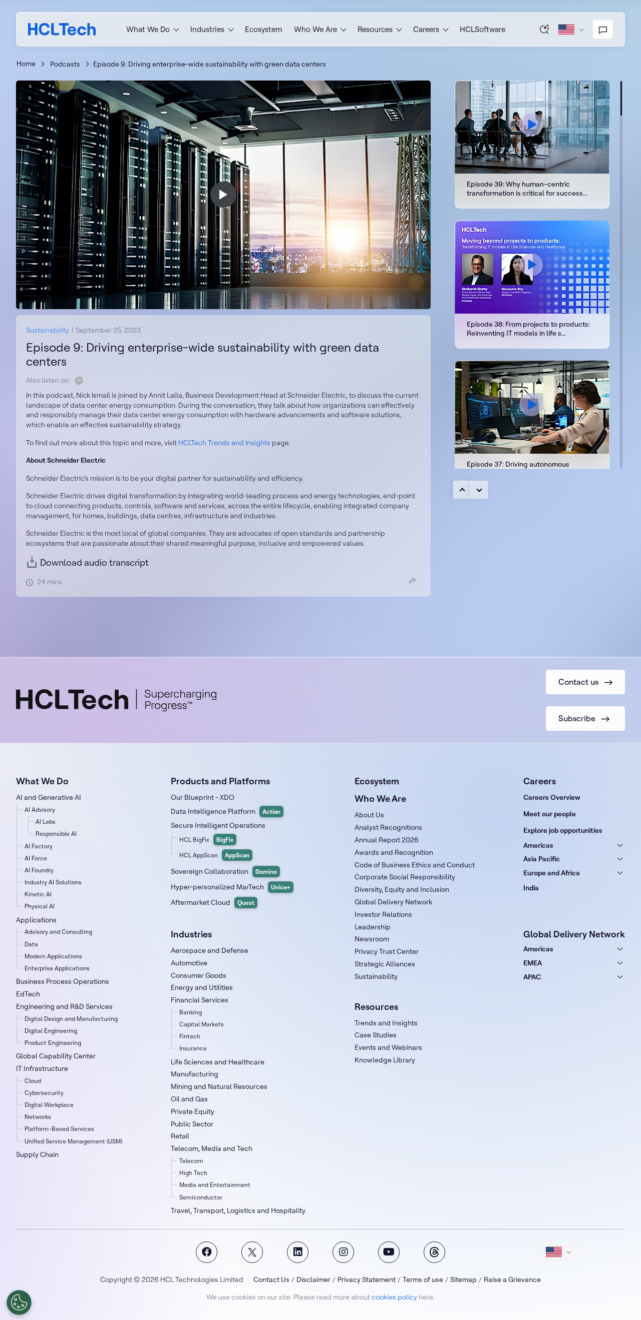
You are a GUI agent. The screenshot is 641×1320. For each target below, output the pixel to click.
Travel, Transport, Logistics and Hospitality (238, 1210)
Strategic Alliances (385, 963)
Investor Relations (383, 914)
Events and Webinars (388, 1047)
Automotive (189, 962)
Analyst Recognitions (388, 827)
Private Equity (192, 1111)
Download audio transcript (94, 562)
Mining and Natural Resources (219, 1086)
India (531, 887)
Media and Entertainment (214, 1184)
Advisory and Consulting (58, 931)
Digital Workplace (49, 1104)
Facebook (206, 1252)
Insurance (193, 1048)
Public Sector (192, 1123)
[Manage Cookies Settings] (19, 1302)
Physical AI (40, 906)
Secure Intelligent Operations (218, 825)
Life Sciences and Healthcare (217, 1061)
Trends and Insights (386, 1022)
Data (31, 944)
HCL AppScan (214, 855)
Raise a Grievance (512, 1279)
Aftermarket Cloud (212, 902)
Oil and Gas (189, 1098)
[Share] (413, 581)
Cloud (33, 1080)
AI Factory (39, 846)
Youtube (389, 1252)
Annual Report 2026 (387, 839)
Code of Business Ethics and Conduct (415, 864)
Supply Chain (37, 1154)
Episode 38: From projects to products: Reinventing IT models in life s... (532, 285)
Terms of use (423, 1279)
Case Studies (376, 1034)
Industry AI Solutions (53, 882)
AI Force (36, 858)
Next (479, 490)
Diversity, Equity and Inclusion (402, 889)
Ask (544, 29)
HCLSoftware (482, 29)
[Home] (62, 29)
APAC (532, 976)
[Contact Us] (603, 29)
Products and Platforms (220, 781)
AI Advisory (40, 809)
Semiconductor (200, 1197)
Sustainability (47, 330)
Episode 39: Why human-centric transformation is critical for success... (532, 145)
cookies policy (394, 1296)
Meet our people (549, 813)
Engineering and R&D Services (64, 1006)
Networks (38, 1116)
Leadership (373, 926)
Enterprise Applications (57, 968)
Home (26, 63)
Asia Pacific (541, 858)
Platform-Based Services (59, 1128)
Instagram (343, 1252)
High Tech (193, 1172)
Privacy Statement (367, 1279)
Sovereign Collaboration (224, 871)
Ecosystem (263, 29)
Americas (538, 845)
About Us (369, 814)
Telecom (191, 1160)
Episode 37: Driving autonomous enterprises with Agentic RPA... (532, 425)
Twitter (252, 1252)
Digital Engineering (51, 1030)
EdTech (28, 993)
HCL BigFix (206, 839)
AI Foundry (39, 870)
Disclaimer (313, 1279)
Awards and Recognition (394, 852)
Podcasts (65, 64)
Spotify (79, 381)
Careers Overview (551, 797)
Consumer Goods (198, 975)
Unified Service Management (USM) (73, 1141)
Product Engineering (53, 1042)
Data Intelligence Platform (225, 811)
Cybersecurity (44, 1092)
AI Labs (46, 821)
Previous (462, 490)
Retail (180, 1135)
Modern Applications (53, 956)
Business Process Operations (62, 981)
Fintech (189, 1036)
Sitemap (463, 1279)
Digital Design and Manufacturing (71, 1018)
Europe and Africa (551, 872)
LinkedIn (297, 1252)
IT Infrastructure (42, 1068)
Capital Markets (201, 1024)
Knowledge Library (385, 1059)
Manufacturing (194, 1073)
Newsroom (372, 938)
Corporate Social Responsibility (405, 876)
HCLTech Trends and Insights (224, 442)
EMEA (532, 962)
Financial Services (199, 999)
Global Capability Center (56, 1055)
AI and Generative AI (48, 797)
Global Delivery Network (393, 901)
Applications (36, 919)
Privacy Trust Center (387, 951)
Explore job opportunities (562, 830)
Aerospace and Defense (209, 950)
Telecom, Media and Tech (211, 1148)
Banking (190, 1012)
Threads (434, 1252)
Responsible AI (56, 833)
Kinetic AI (38, 894)
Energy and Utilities (202, 987)
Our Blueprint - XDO (202, 797)
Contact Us (271, 1279)
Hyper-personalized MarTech (230, 886)
